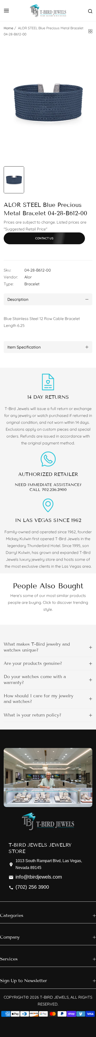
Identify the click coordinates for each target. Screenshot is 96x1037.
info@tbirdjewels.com (39, 877)
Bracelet (31, 283)
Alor (28, 276)
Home (8, 28)
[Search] (90, 10)
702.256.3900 (54, 489)
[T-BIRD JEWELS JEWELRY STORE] (48, 10)
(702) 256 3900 (32, 887)
